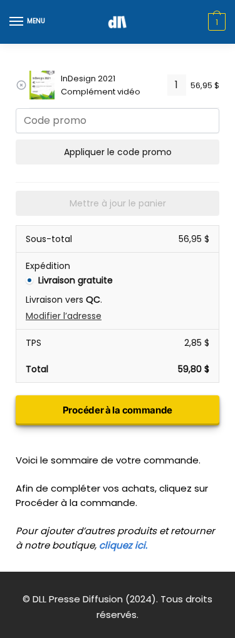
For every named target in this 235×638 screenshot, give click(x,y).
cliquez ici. (123, 545)
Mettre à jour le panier (118, 203)
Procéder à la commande (117, 410)
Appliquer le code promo (118, 152)
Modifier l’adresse (64, 316)
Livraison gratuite (75, 280)
